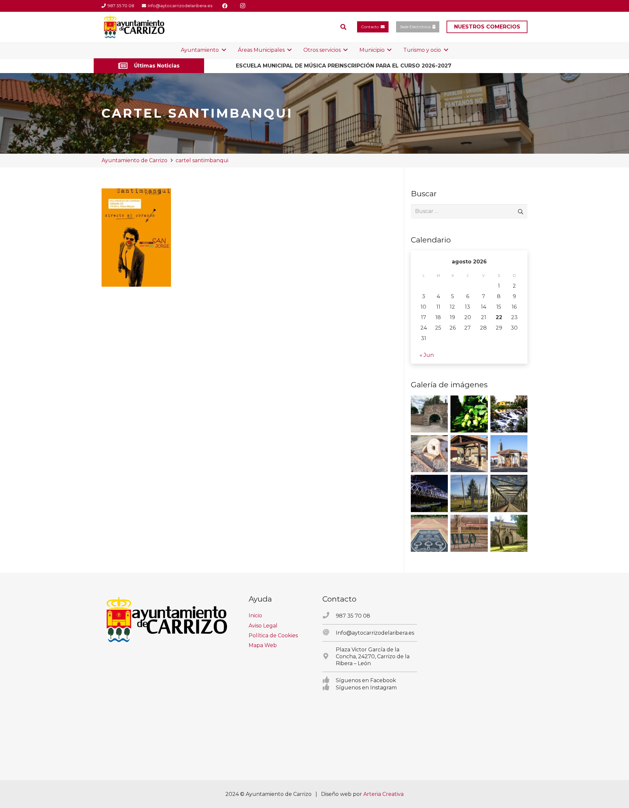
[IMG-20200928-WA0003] (429, 414)
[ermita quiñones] (508, 453)
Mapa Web (263, 645)
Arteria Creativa (383, 794)
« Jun (427, 355)
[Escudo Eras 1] (429, 533)
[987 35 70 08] (329, 615)
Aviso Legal (263, 626)
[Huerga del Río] (468, 453)
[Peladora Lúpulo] (468, 533)
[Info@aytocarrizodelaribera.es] (329, 632)
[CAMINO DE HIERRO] (508, 493)
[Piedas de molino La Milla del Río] (429, 453)
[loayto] (134, 27)
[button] (343, 27)
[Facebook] (224, 6)
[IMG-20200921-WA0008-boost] (468, 414)
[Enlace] (149, 66)
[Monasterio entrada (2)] (508, 533)
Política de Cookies (273, 635)
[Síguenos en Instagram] (329, 687)
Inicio (255, 615)
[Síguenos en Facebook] (329, 680)
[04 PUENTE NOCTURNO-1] (429, 493)
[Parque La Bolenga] (468, 493)
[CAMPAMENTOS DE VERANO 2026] (384, 65)
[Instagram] (242, 6)
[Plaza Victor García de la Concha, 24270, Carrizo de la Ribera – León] (329, 656)
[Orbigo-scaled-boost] (508, 414)
